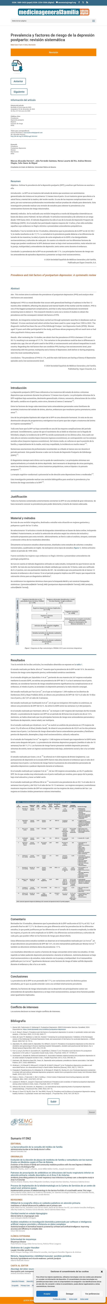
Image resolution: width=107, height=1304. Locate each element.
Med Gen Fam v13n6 (19, 45)
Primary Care (25, 1286)
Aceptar (47, 1294)
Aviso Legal (73, 1299)
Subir (53, 1101)
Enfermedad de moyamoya (23, 1239)
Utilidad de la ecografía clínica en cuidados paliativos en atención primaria (45, 1203)
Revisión (32, 45)
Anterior (18, 81)
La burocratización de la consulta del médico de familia (37, 1147)
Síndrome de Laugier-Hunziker (25, 1247)
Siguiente (19, 91)
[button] (101, 1271)
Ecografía (15, 1286)
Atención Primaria (18, 1281)
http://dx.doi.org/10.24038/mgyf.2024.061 (24, 136)
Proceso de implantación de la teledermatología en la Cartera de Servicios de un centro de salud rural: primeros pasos (53, 1186)
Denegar (69, 1294)
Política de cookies (59, 1299)
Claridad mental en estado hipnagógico (29, 1213)
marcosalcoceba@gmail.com (33, 133)
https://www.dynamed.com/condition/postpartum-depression (44, 1029)
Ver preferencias (92, 1294)
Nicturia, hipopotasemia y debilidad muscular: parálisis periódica (41, 1256)
